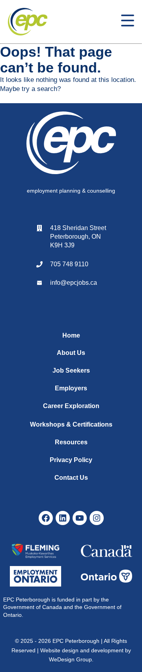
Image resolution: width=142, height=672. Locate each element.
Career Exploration (71, 406)
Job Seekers (71, 370)
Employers (71, 388)
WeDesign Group (70, 659)
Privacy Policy (71, 460)
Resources (71, 442)
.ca (93, 282)
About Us (71, 352)
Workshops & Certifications (71, 424)
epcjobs (78, 282)
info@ (58, 282)
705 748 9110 (69, 264)
